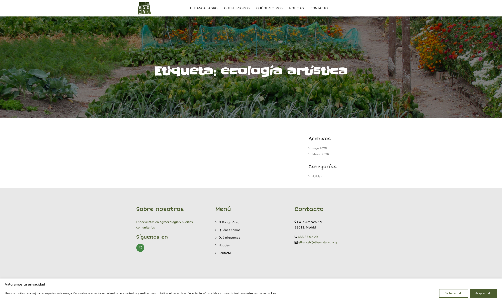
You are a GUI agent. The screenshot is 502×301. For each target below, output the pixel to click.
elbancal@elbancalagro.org (317, 242)
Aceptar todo (483, 293)
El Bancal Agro (203, 8)
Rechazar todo (453, 293)
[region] (251, 289)
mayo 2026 (319, 148)
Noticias (296, 8)
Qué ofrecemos (269, 8)
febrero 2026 (320, 154)
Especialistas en (147, 222)
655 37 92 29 (308, 237)
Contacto (319, 8)
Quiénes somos (237, 8)
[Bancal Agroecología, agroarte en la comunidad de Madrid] (144, 8)
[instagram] (140, 248)
